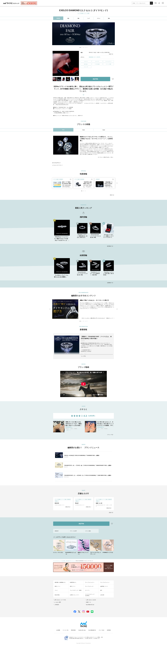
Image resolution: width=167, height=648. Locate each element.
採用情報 (109, 630)
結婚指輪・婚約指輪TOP (66, 560)
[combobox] (140, 3)
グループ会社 (101, 630)
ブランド (73, 560)
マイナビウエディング (57, 560)
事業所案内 (73, 630)
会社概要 (58, 630)
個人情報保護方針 (92, 630)
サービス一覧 (65, 630)
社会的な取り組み (82, 630)
